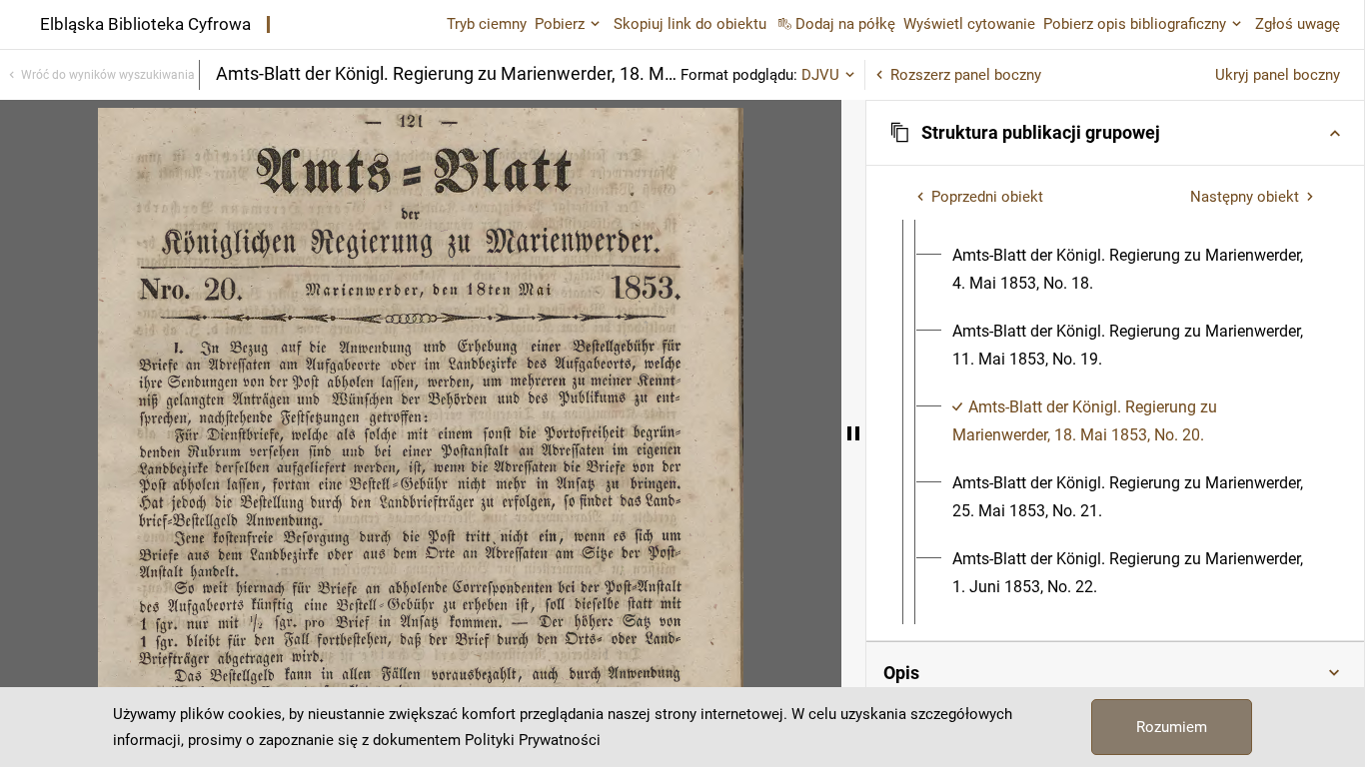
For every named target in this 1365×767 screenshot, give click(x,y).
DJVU (820, 75)
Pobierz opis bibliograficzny (1134, 24)
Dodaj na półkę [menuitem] (845, 24)
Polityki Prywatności (533, 740)
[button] (1115, 133)
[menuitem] (1133, 270)
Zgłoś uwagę (1297, 24)
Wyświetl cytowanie (969, 24)
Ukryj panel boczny (1277, 75)
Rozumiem (1171, 727)
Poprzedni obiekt (987, 197)
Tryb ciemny (487, 24)
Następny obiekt (1244, 197)
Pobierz (560, 24)
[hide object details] (853, 433)
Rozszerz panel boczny (965, 75)
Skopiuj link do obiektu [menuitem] (690, 24)
